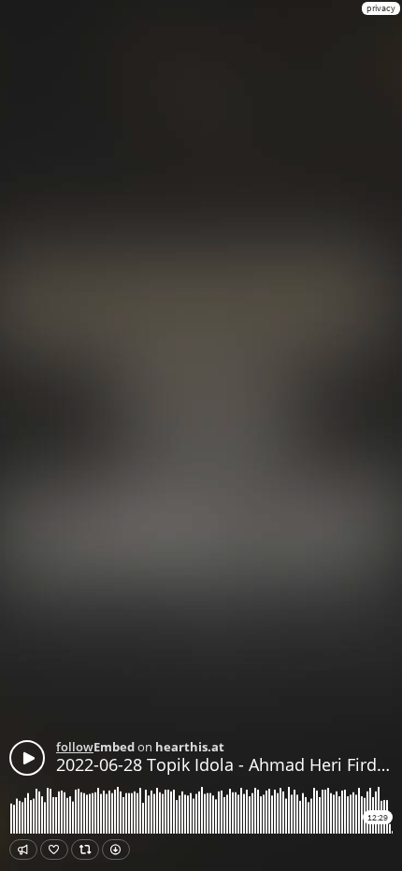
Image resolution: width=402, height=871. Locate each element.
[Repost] (85, 849)
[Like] (54, 849)
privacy (380, 8)
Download (116, 849)
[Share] (23, 849)
